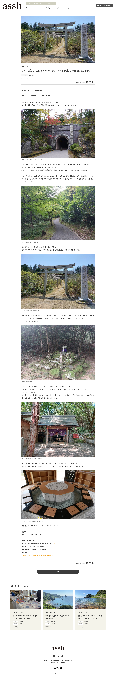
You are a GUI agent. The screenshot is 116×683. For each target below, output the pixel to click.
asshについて (48, 660)
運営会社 (63, 662)
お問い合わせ (68, 660)
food (28, 8)
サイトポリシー (55, 662)
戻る (58, 571)
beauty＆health (59, 8)
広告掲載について (58, 660)
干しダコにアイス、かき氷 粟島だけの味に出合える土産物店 (25, 617)
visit (39, 8)
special (70, 8)
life (34, 8)
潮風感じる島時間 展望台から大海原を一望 (57, 617)
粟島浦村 (15, 626)
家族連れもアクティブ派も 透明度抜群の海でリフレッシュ (90, 617)
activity (47, 8)
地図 (53, 543)
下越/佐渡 (31, 75)
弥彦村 (24, 79)
